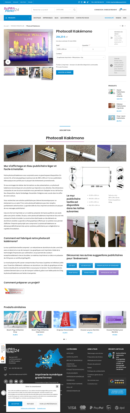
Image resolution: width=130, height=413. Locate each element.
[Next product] (125, 26)
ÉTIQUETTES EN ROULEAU (75, 369)
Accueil (6, 26)
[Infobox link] (18, 374)
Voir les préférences (48, 404)
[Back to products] (122, 26)
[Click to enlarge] (7, 61)
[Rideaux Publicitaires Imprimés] (111, 107)
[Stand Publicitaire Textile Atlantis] (111, 94)
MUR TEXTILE (73, 272)
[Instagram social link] (81, 2)
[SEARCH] (74, 9)
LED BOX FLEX (86, 265)
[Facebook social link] (79, 2)
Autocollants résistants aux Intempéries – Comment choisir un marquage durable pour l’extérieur (121, 361)
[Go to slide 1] (64, 339)
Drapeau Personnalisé (65, 330)
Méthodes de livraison (94, 360)
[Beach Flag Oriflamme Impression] (40, 319)
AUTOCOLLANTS (72, 357)
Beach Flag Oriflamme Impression (40, 331)
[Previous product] (120, 26)
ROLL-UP (69, 387)
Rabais (89, 367)
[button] (57, 386)
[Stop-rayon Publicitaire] (111, 118)
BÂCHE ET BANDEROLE (74, 360)
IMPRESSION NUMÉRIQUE (75, 376)
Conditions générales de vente (95, 376)
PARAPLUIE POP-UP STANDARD (108, 265)
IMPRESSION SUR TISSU (108, 272)
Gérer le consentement (3, 392)
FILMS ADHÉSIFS (72, 373)
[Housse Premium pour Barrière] (114, 319)
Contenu (59, 53)
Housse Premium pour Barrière (115, 331)
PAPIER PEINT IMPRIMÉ (74, 384)
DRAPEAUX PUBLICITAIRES (72, 365)
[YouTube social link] (84, 2)
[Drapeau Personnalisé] (65, 319)
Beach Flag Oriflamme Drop (15, 331)
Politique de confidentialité (28, 408)
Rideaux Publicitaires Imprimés (121, 106)
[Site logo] (11, 9)
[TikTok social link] (87, 2)
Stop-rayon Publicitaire (121, 117)
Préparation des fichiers (95, 357)
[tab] (65, 129)
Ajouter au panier (64, 72)
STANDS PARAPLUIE (17, 26)
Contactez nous (41, 408)
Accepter (15, 404)
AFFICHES (70, 353)
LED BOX (72, 265)
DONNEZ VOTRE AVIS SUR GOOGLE (117, 392)
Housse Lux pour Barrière (90, 330)
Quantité (85, 45)
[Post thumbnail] (111, 361)
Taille (57, 45)
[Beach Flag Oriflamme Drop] (15, 319)
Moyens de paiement (94, 364)
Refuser (30, 404)
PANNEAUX (71, 380)
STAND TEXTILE (89, 272)
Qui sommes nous (93, 380)
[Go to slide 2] (66, 339)
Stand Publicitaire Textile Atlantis (121, 93)
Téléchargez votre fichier (95, 353)
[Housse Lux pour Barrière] (90, 319)
